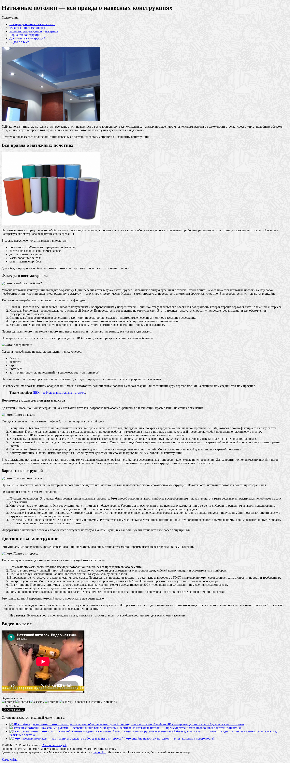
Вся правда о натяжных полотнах (32, 24)
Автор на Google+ (54, 745)
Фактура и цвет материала (27, 27)
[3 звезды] (37, 702)
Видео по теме (19, 42)
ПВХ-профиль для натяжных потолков (59, 392)
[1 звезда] (8, 702)
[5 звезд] (65, 702)
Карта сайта (10, 759)
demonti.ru (99, 752)
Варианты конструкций (25, 34)
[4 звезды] (52, 702)
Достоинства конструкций (27, 38)
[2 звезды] (22, 702)
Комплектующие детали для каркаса (33, 31)
